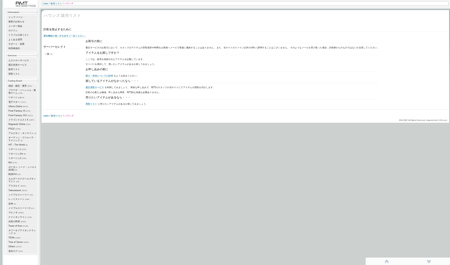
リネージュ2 (17, 158)
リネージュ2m (17, 153)
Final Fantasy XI (19, 110)
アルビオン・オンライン (22, 133)
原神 (12, 203)
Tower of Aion (18, 226)
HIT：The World (18, 144)
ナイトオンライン (20, 217)
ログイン (13, 30)
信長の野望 (17, 221)
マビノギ (16, 212)
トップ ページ (15, 17)
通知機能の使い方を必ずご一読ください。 (65, 35)
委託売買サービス (17, 65)
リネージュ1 (17, 149)
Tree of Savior (18, 242)
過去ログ (15, 251)
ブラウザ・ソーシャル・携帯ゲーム (22, 91)
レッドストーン (19, 199)
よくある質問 (15, 39)
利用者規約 (14, 48)
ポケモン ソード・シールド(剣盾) (22, 168)
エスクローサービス (18, 60)
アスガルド (17, 185)
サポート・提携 (16, 44)
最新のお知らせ (16, 21)
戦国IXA (14, 174)
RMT (406, 120)
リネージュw (16, 97)
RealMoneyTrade (11, 1)
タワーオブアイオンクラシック (22, 231)
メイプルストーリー (20, 194)
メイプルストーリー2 (21, 208)
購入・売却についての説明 (99, 75)
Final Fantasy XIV (20, 115)
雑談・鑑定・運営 (20, 85)
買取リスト (14, 73)
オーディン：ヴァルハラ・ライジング (22, 138)
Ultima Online (18, 106)
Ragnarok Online (19, 124)
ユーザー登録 (15, 26)
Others (14, 246)
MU (12, 162)
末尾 (429, 261)
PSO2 (14, 128)
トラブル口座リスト (18, 35)
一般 (49, 54)
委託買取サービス (95, 87)
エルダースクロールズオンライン (22, 180)
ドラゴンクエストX (21, 119)
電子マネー (17, 102)
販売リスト (56, 3)
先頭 (386, 261)
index (46, 3)
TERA (14, 237)
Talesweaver (17, 190)
